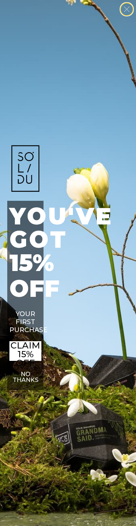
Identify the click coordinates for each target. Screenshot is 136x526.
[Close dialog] (126, 9)
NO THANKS (25, 377)
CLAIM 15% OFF (25, 351)
